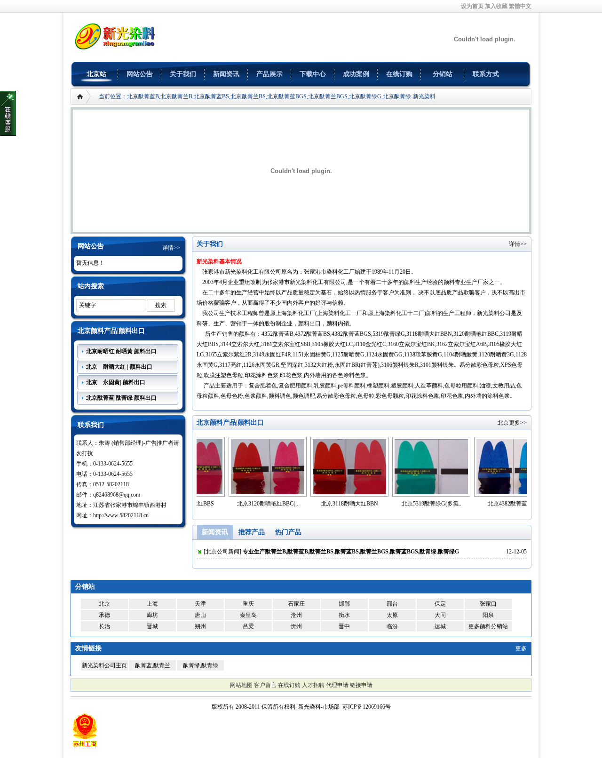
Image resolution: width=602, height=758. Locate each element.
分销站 (442, 74)
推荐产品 (251, 532)
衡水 (344, 615)
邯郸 (344, 603)
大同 (440, 615)
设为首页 (472, 6)
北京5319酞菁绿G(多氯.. (403, 503)
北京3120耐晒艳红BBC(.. (238, 503)
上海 (152, 603)
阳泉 (488, 615)
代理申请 (337, 685)
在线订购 (399, 74)
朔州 (200, 626)
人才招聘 (313, 685)
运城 (440, 626)
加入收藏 (496, 6)
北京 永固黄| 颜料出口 (115, 382)
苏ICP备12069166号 (366, 706)
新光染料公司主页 (104, 665)
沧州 (296, 615)
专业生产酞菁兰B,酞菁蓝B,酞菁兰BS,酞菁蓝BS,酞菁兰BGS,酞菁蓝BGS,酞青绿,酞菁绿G (351, 551)
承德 (104, 615)
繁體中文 (520, 6)
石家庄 (296, 603)
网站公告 (140, 74)
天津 (200, 603)
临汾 (392, 626)
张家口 (488, 603)
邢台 (392, 603)
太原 (392, 615)
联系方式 (486, 74)
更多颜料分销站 (488, 626)
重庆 (248, 603)
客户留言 (265, 685)
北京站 (96, 74)
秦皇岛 (248, 615)
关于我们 (183, 74)
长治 (104, 626)
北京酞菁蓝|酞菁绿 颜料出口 (121, 398)
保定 (440, 603)
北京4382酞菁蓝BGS (484, 503)
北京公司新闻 (222, 551)
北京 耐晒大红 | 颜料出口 (119, 366)
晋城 (152, 626)
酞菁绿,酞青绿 (200, 665)
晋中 (344, 626)
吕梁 (248, 626)
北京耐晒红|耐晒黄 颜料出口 (121, 351)
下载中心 (313, 74)
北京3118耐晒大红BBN (321, 503)
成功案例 (356, 74)
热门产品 (288, 532)
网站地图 (241, 685)
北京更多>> (512, 422)
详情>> (171, 248)
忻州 (296, 626)
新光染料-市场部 (319, 706)
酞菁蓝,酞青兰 (152, 665)
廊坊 (152, 615)
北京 (104, 603)
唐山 (200, 615)
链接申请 (361, 685)
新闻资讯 (226, 74)
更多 (521, 648)
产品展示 (269, 74)
